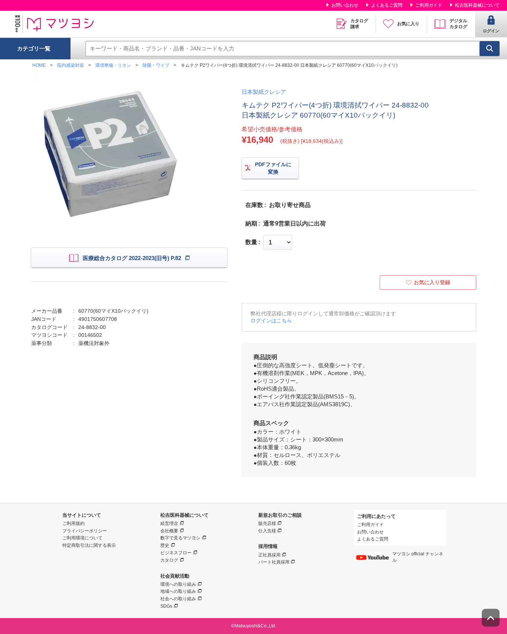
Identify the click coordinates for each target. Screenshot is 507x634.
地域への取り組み (178, 591)
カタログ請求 (359, 23)
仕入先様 (267, 530)
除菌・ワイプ (156, 65)
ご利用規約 (73, 523)
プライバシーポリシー (84, 530)
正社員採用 (269, 555)
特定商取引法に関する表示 (89, 545)
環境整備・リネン (113, 65)
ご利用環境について (82, 538)
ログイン (491, 31)
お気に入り (408, 23)
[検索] (490, 48)
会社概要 (169, 530)
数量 (251, 242)
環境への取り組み (178, 584)
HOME (39, 65)
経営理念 (169, 523)
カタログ (169, 560)
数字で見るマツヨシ (180, 538)
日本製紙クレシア (264, 92)
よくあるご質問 (386, 5)
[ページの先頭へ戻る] (491, 618)
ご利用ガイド (428, 5)
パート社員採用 (274, 562)
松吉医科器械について (477, 5)
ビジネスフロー (176, 552)
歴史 (164, 545)
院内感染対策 (70, 65)
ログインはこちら (271, 320)
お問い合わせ (344, 5)
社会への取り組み (178, 598)
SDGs (166, 606)
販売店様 (267, 523)
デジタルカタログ (458, 23)
